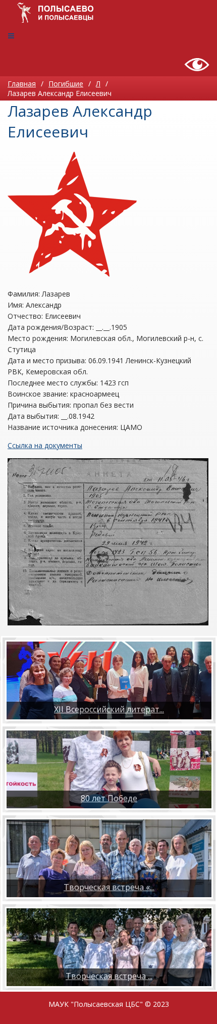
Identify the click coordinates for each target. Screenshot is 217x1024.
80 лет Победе (109, 798)
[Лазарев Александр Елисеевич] (72, 214)
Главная (22, 83)
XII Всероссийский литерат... (109, 709)
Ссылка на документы (45, 445)
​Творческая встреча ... (109, 976)
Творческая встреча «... (109, 887)
